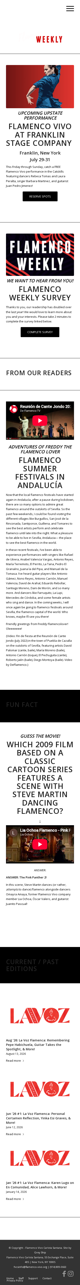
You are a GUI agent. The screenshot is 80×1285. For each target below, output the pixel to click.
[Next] (67, 1074)
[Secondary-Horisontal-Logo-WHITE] (33, 9)
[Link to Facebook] (64, 1273)
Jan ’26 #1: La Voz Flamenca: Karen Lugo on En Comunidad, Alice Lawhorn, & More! (40, 1185)
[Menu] (68, 9)
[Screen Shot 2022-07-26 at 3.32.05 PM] (40, 255)
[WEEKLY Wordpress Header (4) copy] (40, 36)
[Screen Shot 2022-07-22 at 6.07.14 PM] (40, 86)
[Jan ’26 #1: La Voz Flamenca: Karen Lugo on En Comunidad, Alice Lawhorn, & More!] (40, 1158)
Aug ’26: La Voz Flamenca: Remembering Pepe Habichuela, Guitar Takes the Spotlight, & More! (38, 1044)
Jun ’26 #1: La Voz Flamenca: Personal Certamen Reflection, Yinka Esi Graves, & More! (38, 1118)
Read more (13, 1061)
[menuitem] (68, 9)
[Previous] (12, 1074)
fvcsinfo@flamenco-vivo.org (30, 1267)
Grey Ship (40, 1252)
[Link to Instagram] (70, 1273)
